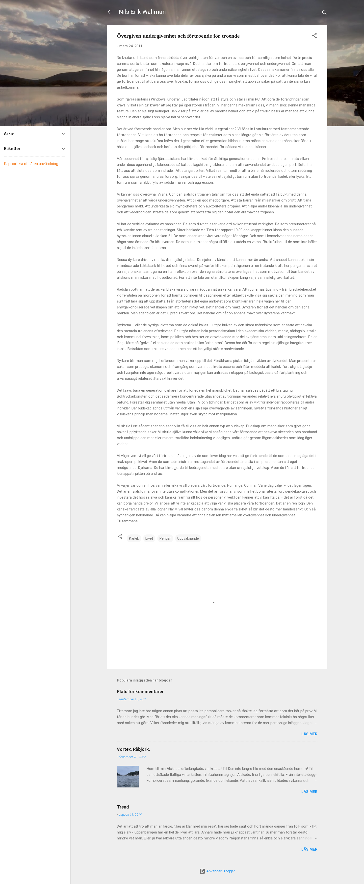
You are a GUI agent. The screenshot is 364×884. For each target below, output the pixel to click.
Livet (149, 538)
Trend (123, 806)
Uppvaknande (188, 538)
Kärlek (134, 538)
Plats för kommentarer (140, 691)
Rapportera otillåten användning (31, 163)
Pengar (165, 538)
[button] (314, 36)
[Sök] (324, 13)
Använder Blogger (220, 871)
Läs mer (309, 734)
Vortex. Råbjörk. (133, 749)
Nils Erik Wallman (142, 11)
